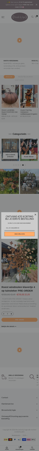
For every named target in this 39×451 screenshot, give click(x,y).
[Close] (35, 214)
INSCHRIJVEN (19, 234)
